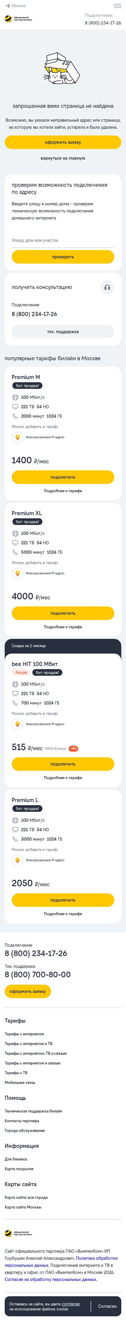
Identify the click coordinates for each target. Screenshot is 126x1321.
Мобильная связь (20, 1082)
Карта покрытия (19, 1169)
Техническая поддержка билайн (33, 1111)
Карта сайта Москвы (23, 1207)
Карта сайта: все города (26, 1197)
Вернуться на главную (63, 158)
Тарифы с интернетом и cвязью (33, 1063)
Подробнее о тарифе (63, 491)
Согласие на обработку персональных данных (50, 1279)
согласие (71, 1303)
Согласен (107, 1306)
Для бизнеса (16, 1159)
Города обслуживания (25, 1130)
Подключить (63, 477)
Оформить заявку (63, 142)
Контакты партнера (22, 1121)
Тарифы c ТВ (16, 1073)
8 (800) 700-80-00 (38, 974)
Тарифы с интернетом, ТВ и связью (36, 1053)
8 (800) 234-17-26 (103, 22)
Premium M (26, 377)
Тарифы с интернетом (24, 1034)
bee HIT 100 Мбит (35, 664)
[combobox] (63, 240)
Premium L (25, 800)
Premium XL (27, 513)
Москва (18, 6)
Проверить (63, 256)
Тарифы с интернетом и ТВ (28, 1043)
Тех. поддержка (63, 331)
